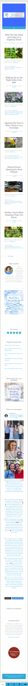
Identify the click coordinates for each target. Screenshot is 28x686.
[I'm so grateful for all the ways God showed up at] (14, 508)
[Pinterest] (19, 684)
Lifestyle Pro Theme (15, 675)
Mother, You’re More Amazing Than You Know (14, 215)
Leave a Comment (20, 43)
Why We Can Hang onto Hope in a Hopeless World (14, 37)
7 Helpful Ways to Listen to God (11, 345)
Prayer (10, 110)
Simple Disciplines (7, 203)
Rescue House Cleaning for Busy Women (14, 169)
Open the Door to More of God (13, 158)
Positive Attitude (12, 113)
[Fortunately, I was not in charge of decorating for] (14, 547)
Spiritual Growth (16, 155)
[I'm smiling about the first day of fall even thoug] (14, 567)
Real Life (10, 155)
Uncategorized (14, 110)
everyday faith (12, 67)
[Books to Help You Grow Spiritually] (14, 401)
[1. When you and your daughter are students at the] (14, 469)
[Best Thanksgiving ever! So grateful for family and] (14, 527)
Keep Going (12, 247)
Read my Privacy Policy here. (14, 637)
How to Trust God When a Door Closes (13, 368)
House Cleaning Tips (12, 202)
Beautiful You (12, 246)
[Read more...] (16, 62)
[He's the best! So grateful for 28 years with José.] (14, 586)
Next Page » (10, 256)
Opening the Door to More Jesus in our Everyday (14, 125)
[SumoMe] (25, 684)
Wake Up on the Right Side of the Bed (11, 114)
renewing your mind (19, 113)
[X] (14, 684)
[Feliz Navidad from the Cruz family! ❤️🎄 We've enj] (14, 488)
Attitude (11, 157)
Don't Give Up (17, 246)
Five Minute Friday (18, 67)
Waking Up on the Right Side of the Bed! (13, 80)
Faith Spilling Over (14, 15)
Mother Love (17, 247)
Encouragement (12, 66)
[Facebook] (8, 684)
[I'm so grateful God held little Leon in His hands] (14, 449)
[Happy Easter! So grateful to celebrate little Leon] (14, 429)
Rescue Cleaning (20, 202)
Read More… (20, 281)
